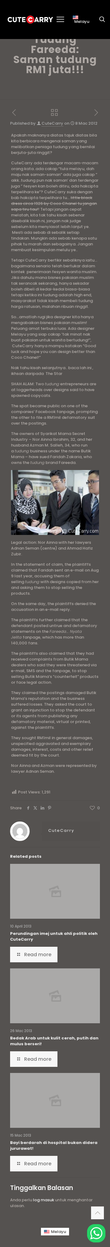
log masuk (43, 1200)
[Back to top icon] (97, 1212)
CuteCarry (52, 123)
